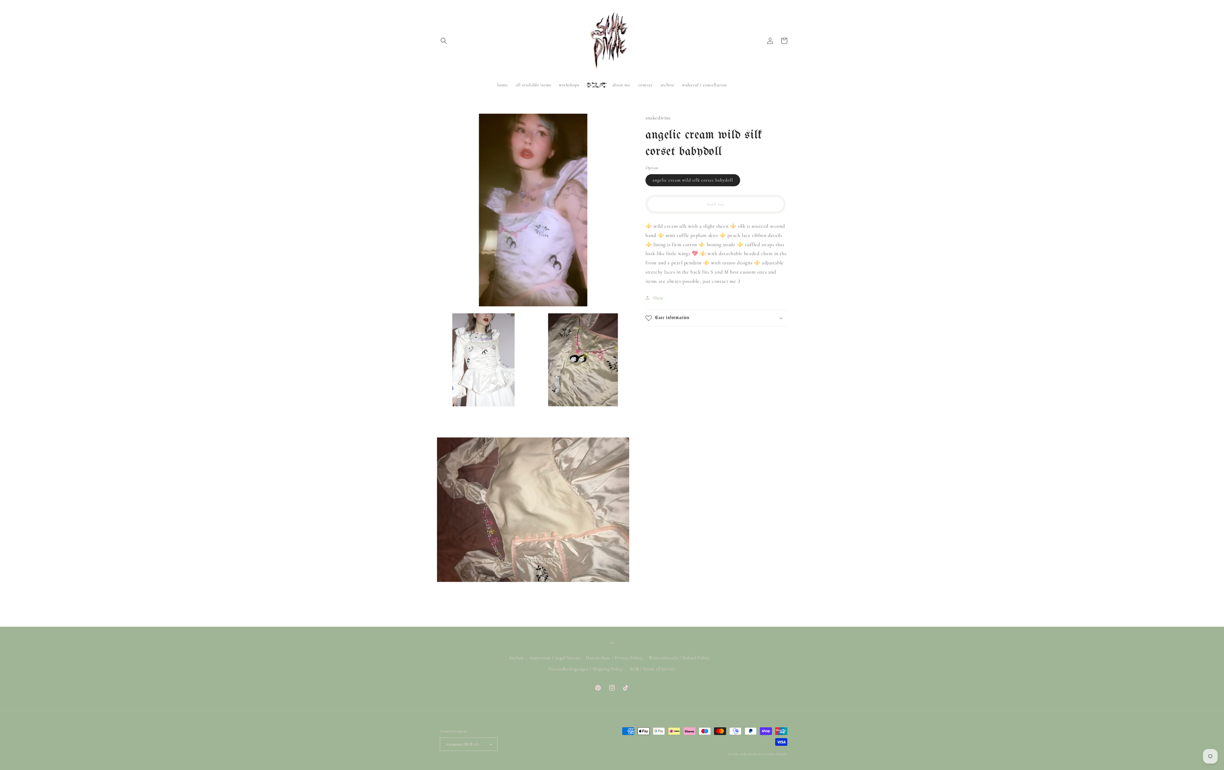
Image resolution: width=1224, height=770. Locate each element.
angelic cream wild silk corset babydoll (692, 180)
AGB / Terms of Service (652, 669)
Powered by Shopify (773, 754)
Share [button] (658, 298)
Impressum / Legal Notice (554, 657)
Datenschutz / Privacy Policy (614, 657)
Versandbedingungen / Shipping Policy (586, 669)
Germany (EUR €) (462, 744)
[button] (444, 41)
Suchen (516, 657)
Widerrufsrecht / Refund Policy (679, 657)
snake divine (748, 754)
